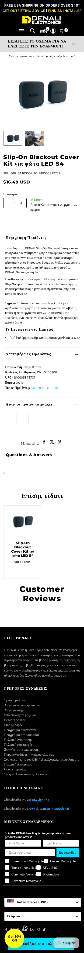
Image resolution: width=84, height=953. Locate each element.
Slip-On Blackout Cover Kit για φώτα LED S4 (22, 549)
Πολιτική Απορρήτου (18, 764)
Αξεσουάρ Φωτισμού (45, 388)
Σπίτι (12, 56)
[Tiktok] (44, 930)
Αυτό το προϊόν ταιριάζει (29, 404)
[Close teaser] (25, 927)
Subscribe (67, 852)
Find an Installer (65, 10)
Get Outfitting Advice (24, 10)
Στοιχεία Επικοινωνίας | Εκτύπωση (27, 774)
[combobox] (42, 902)
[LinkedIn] (32, 930)
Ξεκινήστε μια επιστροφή (21, 750)
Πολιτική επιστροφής (18, 745)
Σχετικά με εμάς (14, 700)
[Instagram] (38, 930)
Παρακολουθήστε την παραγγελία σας (29, 755)
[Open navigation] (21, 31)
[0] (43, 31)
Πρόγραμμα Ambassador (21, 735)
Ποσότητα (10, 194)
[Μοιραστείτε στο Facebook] (44, 443)
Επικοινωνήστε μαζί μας (20, 715)
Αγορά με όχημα (14, 710)
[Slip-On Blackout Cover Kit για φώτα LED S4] (22, 521)
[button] (14, 938)
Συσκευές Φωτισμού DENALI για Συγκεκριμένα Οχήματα (41, 760)
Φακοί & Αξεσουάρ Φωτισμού (56, 56)
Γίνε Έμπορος (13, 725)
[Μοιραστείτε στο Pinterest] (59, 443)
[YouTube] (24, 930)
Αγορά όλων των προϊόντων (22, 705)
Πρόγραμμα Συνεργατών (20, 730)
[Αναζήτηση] (32, 31)
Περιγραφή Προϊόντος (26, 237)
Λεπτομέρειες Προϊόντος (28, 354)
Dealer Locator (14, 720)
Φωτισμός (26, 56)
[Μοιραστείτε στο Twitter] (51, 443)
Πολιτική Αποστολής (18, 740)
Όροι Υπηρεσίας (15, 769)
